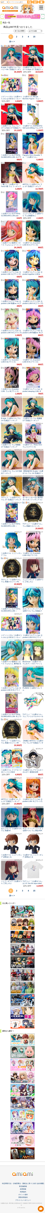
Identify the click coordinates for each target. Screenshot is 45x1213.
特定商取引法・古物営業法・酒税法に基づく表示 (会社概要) (23, 1183)
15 (34, 37)
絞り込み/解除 (20, 31)
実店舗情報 (23, 1186)
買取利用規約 (23, 1197)
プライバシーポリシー (23, 1200)
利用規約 (23, 1192)
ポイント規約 (23, 1194)
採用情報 (23, 1189)
